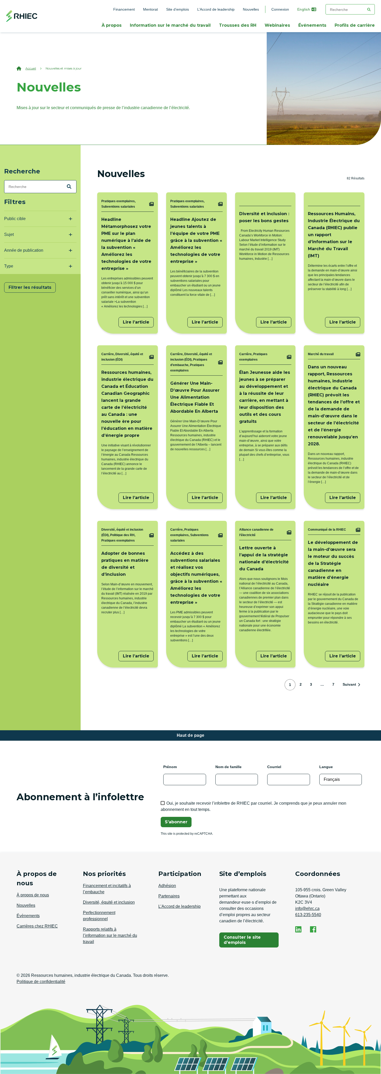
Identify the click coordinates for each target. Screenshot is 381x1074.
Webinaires (277, 25)
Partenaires (169, 896)
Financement (124, 9)
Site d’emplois (177, 9)
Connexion (280, 9)
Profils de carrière (355, 25)
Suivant (349, 684)
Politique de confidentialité (41, 981)
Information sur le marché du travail (170, 25)
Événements (312, 25)
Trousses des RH (237, 25)
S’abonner (176, 821)
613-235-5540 (308, 914)
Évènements (28, 916)
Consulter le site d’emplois (247, 940)
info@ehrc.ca (307, 908)
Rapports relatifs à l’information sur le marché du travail (110, 935)
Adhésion (167, 885)
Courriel (274, 767)
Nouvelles (253, 9)
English (303, 9)
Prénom (170, 767)
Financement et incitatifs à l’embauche (107, 888)
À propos (112, 25)
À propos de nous (33, 895)
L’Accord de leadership (216, 9)
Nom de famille (228, 767)
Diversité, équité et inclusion (109, 902)
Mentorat (150, 9)
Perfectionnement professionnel (99, 915)
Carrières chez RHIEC (37, 926)
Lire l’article (136, 322)
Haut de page (190, 735)
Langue (326, 767)
